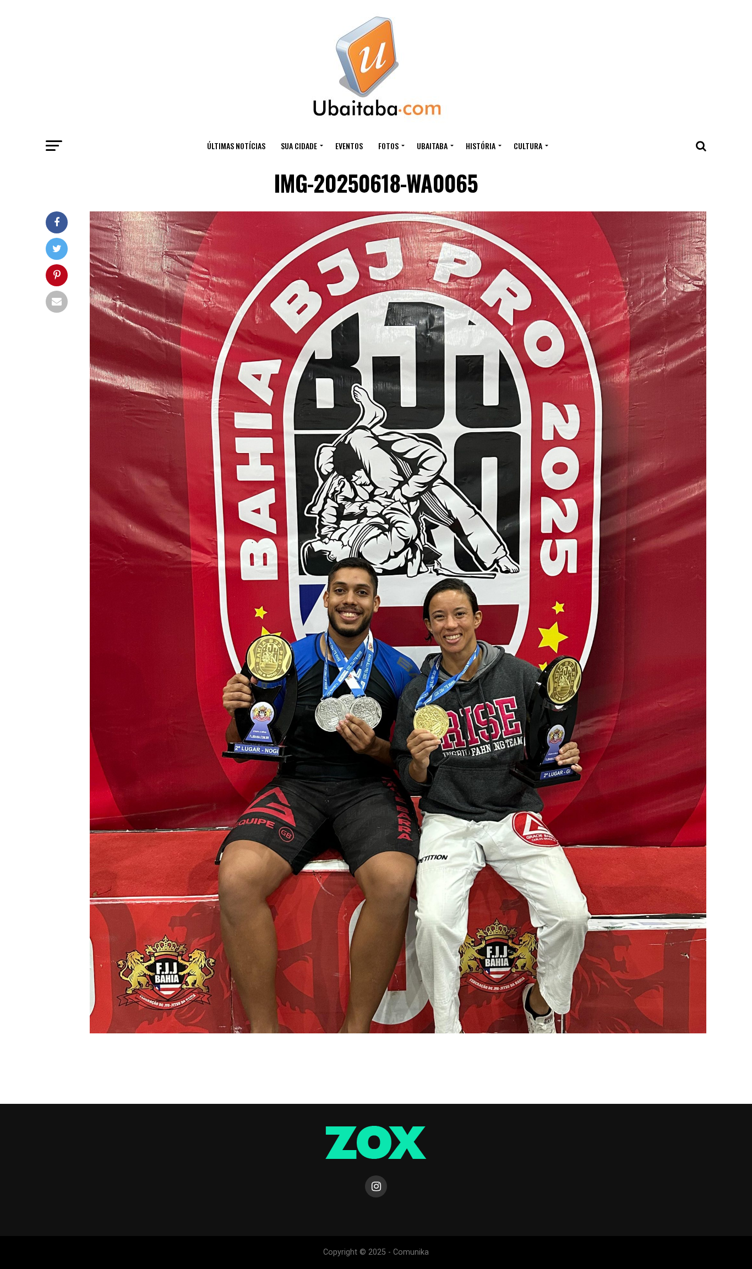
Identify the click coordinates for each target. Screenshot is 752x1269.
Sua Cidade (299, 145)
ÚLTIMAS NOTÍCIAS (236, 145)
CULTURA (528, 145)
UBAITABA (432, 145)
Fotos (388, 145)
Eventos (349, 145)
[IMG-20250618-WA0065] (398, 1030)
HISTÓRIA (480, 145)
